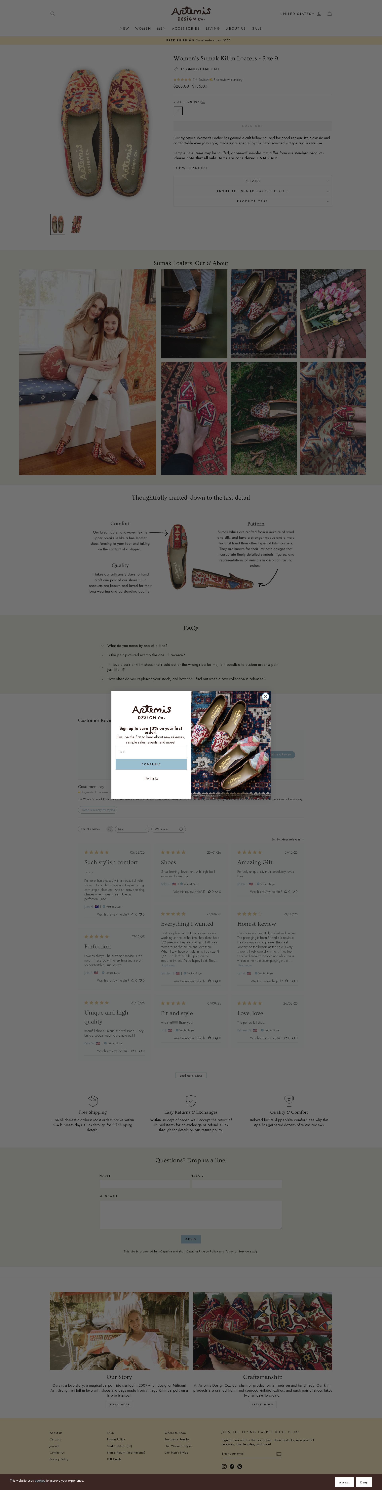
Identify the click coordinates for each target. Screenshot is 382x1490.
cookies (40, 1480)
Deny (364, 1482)
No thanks (151, 778)
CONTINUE (151, 764)
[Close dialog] (265, 696)
